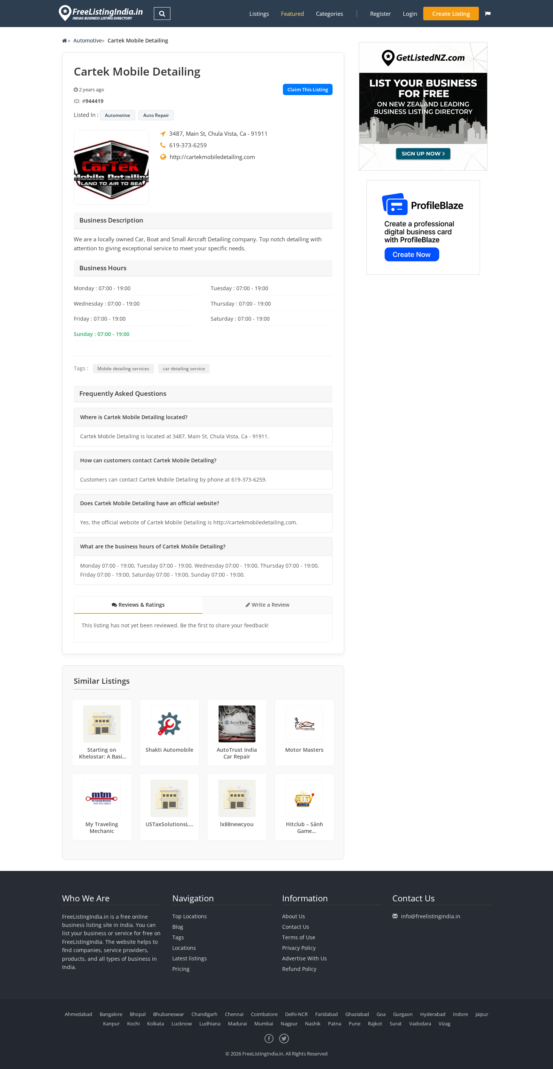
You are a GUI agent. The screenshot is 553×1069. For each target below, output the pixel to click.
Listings (259, 13)
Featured (292, 13)
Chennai (234, 1014)
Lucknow (182, 1023)
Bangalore (111, 1014)
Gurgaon (403, 1014)
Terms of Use (298, 937)
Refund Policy (299, 968)
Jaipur (482, 1014)
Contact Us (295, 926)
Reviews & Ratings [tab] (141, 604)
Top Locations (189, 916)
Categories (329, 13)
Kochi (133, 1023)
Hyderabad (432, 1014)
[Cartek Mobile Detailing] (111, 166)
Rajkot (375, 1023)
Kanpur (111, 1023)
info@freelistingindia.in (430, 916)
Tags (178, 937)
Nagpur (289, 1023)
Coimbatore (264, 1014)
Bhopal (138, 1014)
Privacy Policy (299, 947)
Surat (396, 1023)
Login (410, 13)
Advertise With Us (304, 958)
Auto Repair (156, 115)
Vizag (444, 1023)
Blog (177, 926)
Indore (460, 1014)
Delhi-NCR (296, 1014)
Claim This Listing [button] (307, 89)
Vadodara (420, 1023)
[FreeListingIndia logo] (101, 13)
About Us (293, 916)
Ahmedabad (78, 1014)
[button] (488, 13)
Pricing (181, 968)
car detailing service (184, 368)
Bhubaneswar (168, 1014)
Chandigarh (204, 1014)
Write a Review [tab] (269, 604)
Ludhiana (209, 1023)
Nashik (313, 1023)
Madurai (237, 1023)
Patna (334, 1023)
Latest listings (189, 958)
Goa (381, 1014)
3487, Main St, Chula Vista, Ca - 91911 (218, 133)
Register (380, 13)
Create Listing (451, 13)
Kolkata (155, 1023)
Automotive (87, 40)
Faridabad (326, 1014)
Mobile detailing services (123, 368)
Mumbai (263, 1023)
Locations (184, 947)
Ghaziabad (357, 1014)
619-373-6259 (188, 145)
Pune (354, 1023)
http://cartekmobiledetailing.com (212, 157)
